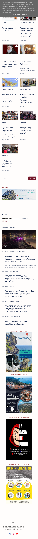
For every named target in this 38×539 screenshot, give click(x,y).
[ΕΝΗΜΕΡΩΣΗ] (14, 271)
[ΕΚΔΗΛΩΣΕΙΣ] (6, 22)
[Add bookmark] (16, 46)
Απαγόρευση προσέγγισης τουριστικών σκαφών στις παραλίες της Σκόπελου (19, 278)
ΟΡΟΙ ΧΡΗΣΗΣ (8, 529)
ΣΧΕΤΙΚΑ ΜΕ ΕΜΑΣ (17, 529)
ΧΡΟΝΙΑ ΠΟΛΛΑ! (9, 94)
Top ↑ (13, 522)
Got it (24, 15)
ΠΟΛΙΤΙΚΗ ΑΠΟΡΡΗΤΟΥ (8, 527)
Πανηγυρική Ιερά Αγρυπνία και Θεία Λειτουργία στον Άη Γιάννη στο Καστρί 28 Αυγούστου (19, 294)
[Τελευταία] (32, 178)
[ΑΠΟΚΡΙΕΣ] (5, 122)
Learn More (16, 15)
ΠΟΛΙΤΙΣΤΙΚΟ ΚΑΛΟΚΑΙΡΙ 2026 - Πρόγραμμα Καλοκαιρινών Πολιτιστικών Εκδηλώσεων (18, 309)
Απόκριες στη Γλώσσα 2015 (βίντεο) (25, 130)
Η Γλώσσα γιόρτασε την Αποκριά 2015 (7, 164)
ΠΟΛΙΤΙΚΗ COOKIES (19, 527)
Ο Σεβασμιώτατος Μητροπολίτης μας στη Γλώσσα (9, 64)
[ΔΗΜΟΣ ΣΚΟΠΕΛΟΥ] (25, 56)
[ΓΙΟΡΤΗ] (12, 286)
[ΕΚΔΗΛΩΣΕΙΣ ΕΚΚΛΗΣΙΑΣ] (27, 22)
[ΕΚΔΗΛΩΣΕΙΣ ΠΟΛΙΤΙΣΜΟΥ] (18, 251)
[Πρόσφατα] (4, 178)
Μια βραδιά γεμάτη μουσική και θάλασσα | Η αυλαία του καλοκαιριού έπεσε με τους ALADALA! (20, 259)
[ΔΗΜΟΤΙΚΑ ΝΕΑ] (15, 316)
